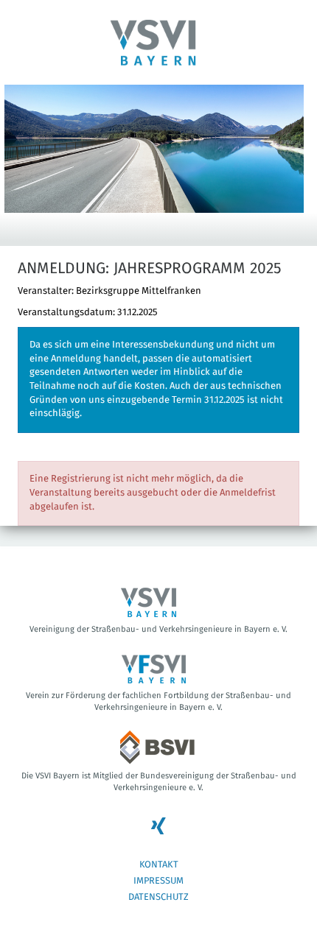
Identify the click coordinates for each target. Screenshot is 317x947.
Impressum (158, 881)
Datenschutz (158, 897)
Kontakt (158, 865)
